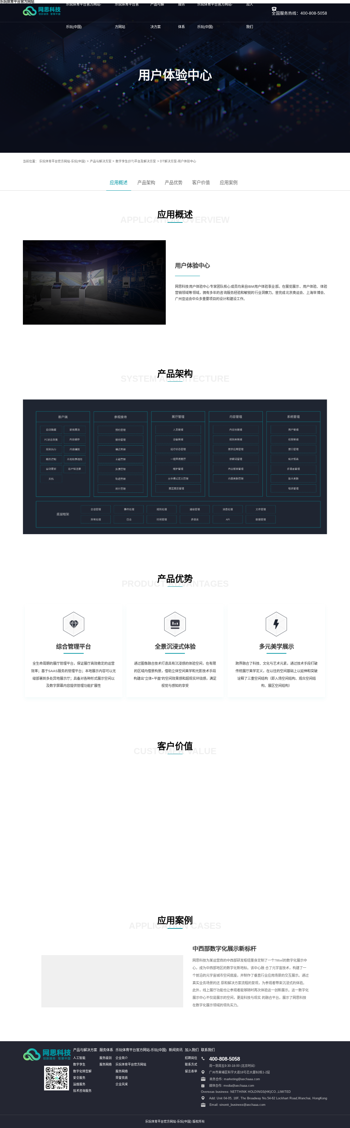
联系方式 (191, 1064)
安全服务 (79, 1077)
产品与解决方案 (100, 161)
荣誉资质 (122, 1077)
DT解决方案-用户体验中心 (178, 161)
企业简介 (122, 1058)
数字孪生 (79, 1064)
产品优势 (174, 182)
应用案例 (229, 182)
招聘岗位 (191, 1058)
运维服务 (79, 1084)
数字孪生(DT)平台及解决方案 (136, 161)
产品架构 (146, 182)
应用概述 (118, 182)
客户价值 (201, 182)
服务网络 (105, 1064)
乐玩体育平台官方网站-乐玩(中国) (62, 161)
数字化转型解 (82, 1071)
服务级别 (105, 1058)
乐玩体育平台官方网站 (131, 1064)
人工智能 (79, 1058)
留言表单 (191, 1071)
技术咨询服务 (82, 1090)
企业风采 (122, 1084)
